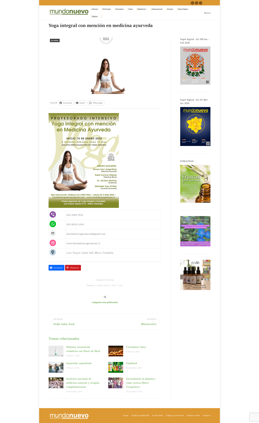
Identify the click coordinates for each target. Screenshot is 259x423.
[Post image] (56, 351)
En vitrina (54, 40)
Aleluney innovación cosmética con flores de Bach (83, 349)
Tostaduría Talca (136, 347)
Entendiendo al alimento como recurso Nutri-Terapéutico (140, 382)
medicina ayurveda (103, 285)
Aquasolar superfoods (79, 363)
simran (114, 285)
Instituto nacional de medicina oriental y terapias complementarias (82, 382)
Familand (131, 363)
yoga (120, 285)
